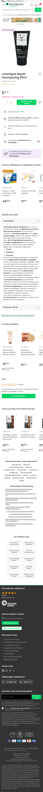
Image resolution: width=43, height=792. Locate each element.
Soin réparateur (9, 15)
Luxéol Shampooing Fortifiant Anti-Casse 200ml (19, 503)
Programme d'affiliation (13, 648)
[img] (21, 85)
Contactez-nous (10, 623)
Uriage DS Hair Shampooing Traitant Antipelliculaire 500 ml (17, 508)
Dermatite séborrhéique (13, 475)
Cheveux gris (33, 470)
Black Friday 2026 (10, 659)
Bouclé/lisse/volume (16, 467)
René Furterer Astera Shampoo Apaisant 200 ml (20, 494)
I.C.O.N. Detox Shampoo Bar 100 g (20, 514)
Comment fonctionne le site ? (15, 642)
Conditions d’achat (21, 757)
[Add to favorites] (39, 102)
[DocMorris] (14, 5)
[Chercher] (38, 10)
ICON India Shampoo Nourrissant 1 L (20, 517)
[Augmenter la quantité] (11, 102)
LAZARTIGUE (6, 81)
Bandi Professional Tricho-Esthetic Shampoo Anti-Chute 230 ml (20, 520)
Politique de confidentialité (21, 754)
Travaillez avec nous (12, 645)
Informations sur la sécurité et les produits (18, 315)
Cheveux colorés (9, 470)
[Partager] (40, 73)
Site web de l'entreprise (13, 657)
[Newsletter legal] (3, 709)
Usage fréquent (31, 478)
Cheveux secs (13, 472)
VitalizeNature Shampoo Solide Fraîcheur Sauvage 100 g (19, 525)
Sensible (7, 478)
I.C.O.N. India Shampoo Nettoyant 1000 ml (21, 511)
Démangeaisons (26, 472)
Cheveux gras (21, 470)
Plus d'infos (14, 156)
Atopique (26, 464)
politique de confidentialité (20, 708)
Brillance (29, 467)
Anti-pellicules (16, 464)
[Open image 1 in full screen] (21, 48)
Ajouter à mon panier (26, 102)
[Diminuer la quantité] (4, 102)
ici (16, 725)
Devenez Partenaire (11, 651)
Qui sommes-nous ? (12, 639)
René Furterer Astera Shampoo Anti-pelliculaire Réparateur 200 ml (21, 499)
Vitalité (21, 480)
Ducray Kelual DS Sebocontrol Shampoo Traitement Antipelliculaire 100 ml (18, 490)
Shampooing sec (18, 478)
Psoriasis (33, 475)
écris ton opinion (18, 396)
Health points (9, 654)
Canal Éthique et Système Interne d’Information (21, 761)
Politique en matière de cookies (21, 759)
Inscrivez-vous (36, 697)
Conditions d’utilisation (21, 755)
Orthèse (25, 475)
